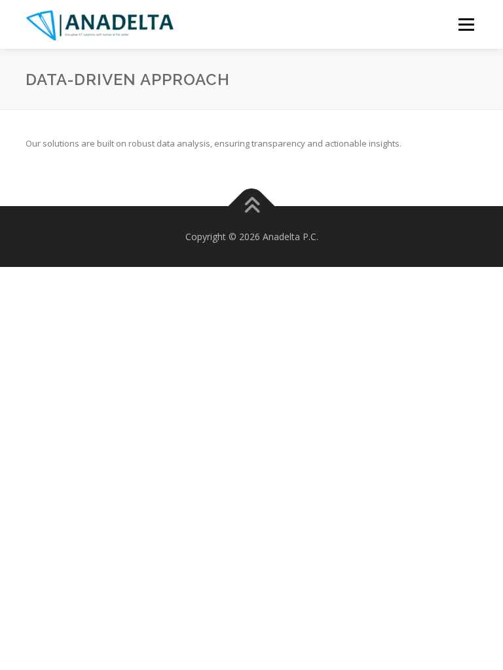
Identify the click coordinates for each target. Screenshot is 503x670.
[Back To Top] (252, 206)
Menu (466, 24)
